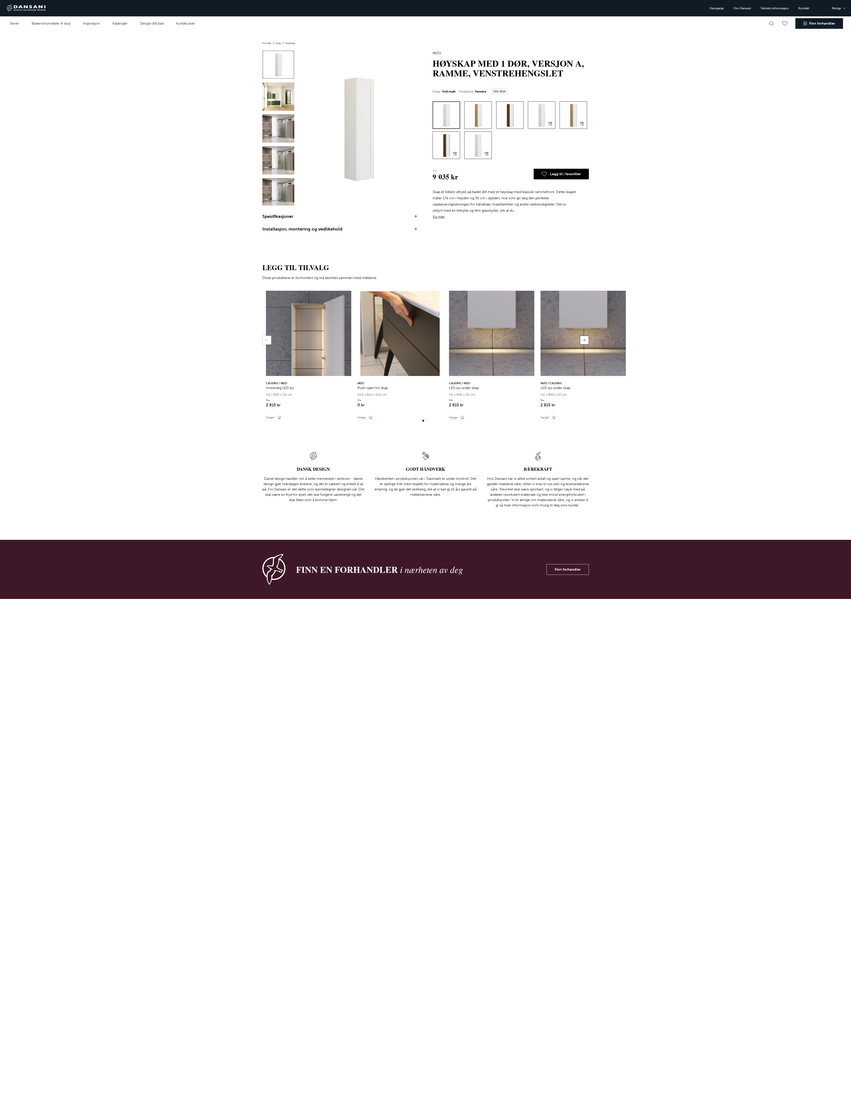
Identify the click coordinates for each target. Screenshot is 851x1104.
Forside (267, 43)
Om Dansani (742, 8)
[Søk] (771, 23)
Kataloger (120, 23)
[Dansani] (26, 8)
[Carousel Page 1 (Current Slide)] (423, 421)
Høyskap (290, 43)
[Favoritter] (784, 23)
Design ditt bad (152, 23)
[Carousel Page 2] (428, 421)
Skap (278, 43)
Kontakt (803, 8)
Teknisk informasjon (775, 8)
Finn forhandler (568, 569)
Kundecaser (185, 23)
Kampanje (717, 8)
